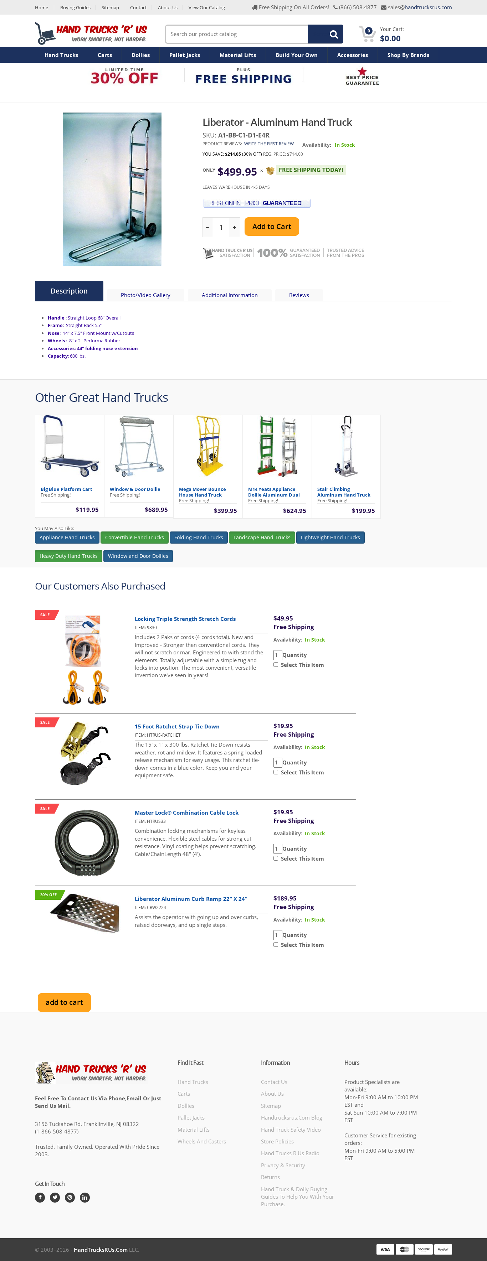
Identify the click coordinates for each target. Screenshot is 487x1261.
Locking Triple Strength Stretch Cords (185, 618)
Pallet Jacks (184, 54)
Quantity (294, 654)
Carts (105, 54)
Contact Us (274, 1081)
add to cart (64, 1002)
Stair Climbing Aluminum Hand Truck (343, 492)
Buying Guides (75, 7)
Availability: (316, 144)
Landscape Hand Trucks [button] (262, 537)
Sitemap (110, 7)
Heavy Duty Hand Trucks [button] (69, 555)
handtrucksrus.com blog (291, 1117)
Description (69, 291)
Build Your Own (297, 54)
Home (41, 7)
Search (321, 33)
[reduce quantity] (208, 227)
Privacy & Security (283, 1165)
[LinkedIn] (85, 1198)
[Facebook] (40, 1198)
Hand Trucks (61, 54)
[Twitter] (55, 1198)
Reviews (299, 295)
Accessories (352, 54)
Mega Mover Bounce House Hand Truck (202, 492)
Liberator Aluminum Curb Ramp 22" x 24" (191, 898)
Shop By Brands (408, 54)
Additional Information (230, 295)
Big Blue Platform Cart (66, 489)
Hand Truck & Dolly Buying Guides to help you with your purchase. (297, 1196)
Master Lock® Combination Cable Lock (187, 812)
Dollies (141, 54)
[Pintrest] (70, 1198)
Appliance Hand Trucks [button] (67, 537)
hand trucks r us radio (290, 1153)
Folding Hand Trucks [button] (198, 537)
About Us (168, 7)
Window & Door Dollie (135, 489)
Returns (270, 1176)
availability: (287, 639)
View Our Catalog (207, 7)
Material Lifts (238, 54)
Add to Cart (271, 226)
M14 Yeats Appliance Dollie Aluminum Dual (274, 492)
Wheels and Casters (202, 1141)
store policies (277, 1141)
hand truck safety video (291, 1129)
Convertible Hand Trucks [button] (134, 537)
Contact (138, 7)
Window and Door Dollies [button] (138, 555)
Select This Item (301, 664)
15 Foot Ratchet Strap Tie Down (177, 726)
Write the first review (269, 144)
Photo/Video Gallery (145, 295)
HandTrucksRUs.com (101, 1249)
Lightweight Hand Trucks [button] (330, 537)
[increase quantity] (235, 227)
